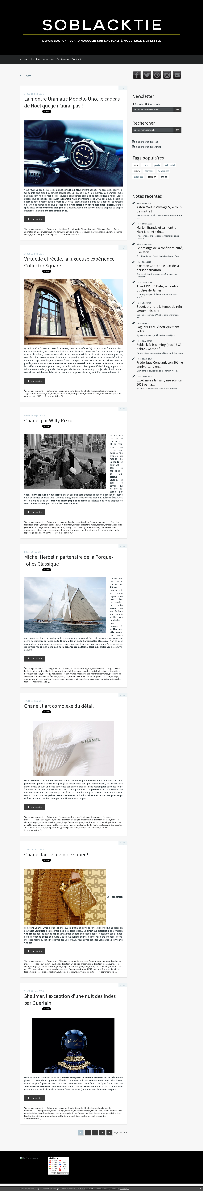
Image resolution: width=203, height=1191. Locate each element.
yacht (92, 676)
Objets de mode (88, 229)
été (119, 824)
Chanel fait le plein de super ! (56, 854)
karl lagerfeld (46, 819)
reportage (29, 532)
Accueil (24, 59)
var (66, 676)
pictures (91, 530)
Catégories (62, 59)
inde (120, 1110)
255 (102, 527)
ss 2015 (41, 827)
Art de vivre (64, 668)
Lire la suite (36, 219)
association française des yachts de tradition (61, 679)
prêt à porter (103, 969)
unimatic (28, 231)
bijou (71, 1116)
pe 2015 (33, 827)
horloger (28, 673)
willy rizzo (101, 530)
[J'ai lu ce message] (200, 1189)
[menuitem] (25, 59)
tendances (163, 170)
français (37, 673)
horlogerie (56, 231)
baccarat (69, 1110)
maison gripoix (67, 1113)
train (100, 1110)
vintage (27, 234)
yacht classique (103, 676)
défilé (89, 824)
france (73, 673)
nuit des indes (30, 1113)
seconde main (63, 393)
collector (91, 971)
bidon (65, 971)
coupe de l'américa (100, 679)
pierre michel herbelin (43, 671)
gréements (29, 679)
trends (146, 165)
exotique (104, 827)
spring (48, 827)
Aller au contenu (9, 2)
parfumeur (80, 1113)
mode (53, 393)
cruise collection (48, 971)
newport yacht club (64, 671)
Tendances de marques (91, 817)
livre (63, 530)
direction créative (81, 524)
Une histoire (98, 668)
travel (94, 1110)
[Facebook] (137, 75)
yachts (86, 676)
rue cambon (54, 530)
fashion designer (52, 527)
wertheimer (110, 527)
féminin (64, 1116)
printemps (112, 824)
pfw (84, 824)
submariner (92, 231)
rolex (83, 231)
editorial (170, 165)
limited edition (35, 1116)
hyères (61, 676)
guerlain (46, 1110)
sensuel (91, 1116)
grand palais (67, 827)
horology (46, 673)
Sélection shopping (107, 390)
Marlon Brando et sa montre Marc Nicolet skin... (156, 229)
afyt (37, 679)
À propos (48, 59)
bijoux (77, 1116)
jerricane (73, 971)
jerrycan (82, 971)
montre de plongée (71, 231)
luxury (68, 527)
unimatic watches (42, 231)
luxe (48, 393)
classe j (86, 679)
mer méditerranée (99, 673)
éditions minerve (43, 532)
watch (94, 671)
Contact (76, 59)
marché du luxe (92, 393)
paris (82, 393)
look (34, 234)
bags (41, 527)
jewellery (28, 527)
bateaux (113, 679)
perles (84, 1116)
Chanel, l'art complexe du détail (59, 706)
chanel (37, 524)
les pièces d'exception (48, 1113)
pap (95, 969)
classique (102, 671)
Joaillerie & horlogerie (69, 229)
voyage (87, 1110)
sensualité (101, 1116)
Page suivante (120, 1132)
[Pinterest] (157, 75)
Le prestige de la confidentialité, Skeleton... (160, 250)
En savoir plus (124, 1189)
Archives (35, 59)
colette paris (51, 234)
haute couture (99, 824)
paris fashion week (72, 824)
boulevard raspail (108, 393)
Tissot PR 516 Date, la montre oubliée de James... (157, 288)
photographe (113, 530)
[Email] (177, 75)
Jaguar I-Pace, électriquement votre (158, 329)
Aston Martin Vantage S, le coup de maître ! (159, 209)
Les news (63, 390)
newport (78, 671)
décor (82, 827)
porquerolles (40, 676)
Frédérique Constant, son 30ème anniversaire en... (160, 364)
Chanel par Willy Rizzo (48, 420)
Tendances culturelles (78, 522)
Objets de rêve (103, 229)
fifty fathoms (115, 231)
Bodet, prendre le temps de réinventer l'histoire (160, 308)
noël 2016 (36, 396)
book (83, 530)
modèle (87, 671)
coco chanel (77, 527)
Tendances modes (98, 522)
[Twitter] (147, 75)
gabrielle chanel (91, 527)
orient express (110, 1110)
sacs (36, 527)
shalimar (78, 1110)
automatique (114, 671)
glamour (47, 1116)
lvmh (53, 1110)
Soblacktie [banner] (101, 27)
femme (55, 1116)
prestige (105, 1113)
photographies (73, 530)
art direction (66, 524)
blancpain (103, 231)
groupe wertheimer (33, 530)
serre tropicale (92, 827)
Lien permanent (35, 229)
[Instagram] (167, 75)
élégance (138, 176)
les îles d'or (52, 676)
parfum (89, 1113)
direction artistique (50, 524)
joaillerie (117, 524)
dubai (113, 969)
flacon (96, 1113)
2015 (26, 827)
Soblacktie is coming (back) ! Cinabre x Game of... (159, 346)
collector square (37, 393)
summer (56, 827)
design (41, 234)
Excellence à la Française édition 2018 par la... (159, 382)
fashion (100, 524)
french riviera (75, 676)
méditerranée (83, 673)
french (66, 673)
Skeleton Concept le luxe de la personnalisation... (158, 268)
